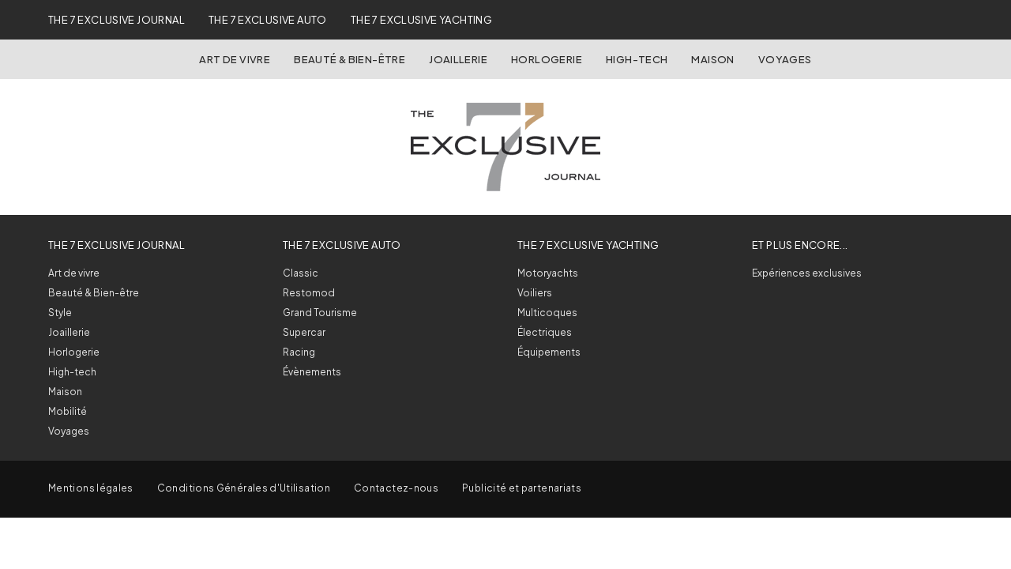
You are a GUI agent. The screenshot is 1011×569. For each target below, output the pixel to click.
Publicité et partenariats (521, 488)
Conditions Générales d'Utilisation (243, 488)
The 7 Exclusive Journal (116, 19)
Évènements (312, 372)
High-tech (72, 372)
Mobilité (67, 411)
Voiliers (534, 293)
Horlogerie (546, 59)
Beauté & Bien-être (349, 59)
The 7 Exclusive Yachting (421, 19)
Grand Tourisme (320, 312)
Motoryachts (547, 273)
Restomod (309, 293)
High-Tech (637, 59)
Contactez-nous (396, 488)
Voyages (785, 59)
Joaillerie (458, 59)
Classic (300, 273)
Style (60, 312)
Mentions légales (90, 488)
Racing (299, 352)
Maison (712, 59)
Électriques (544, 332)
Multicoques (547, 312)
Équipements (549, 352)
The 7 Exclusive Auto (268, 19)
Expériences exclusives (807, 273)
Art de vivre (234, 59)
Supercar (304, 332)
